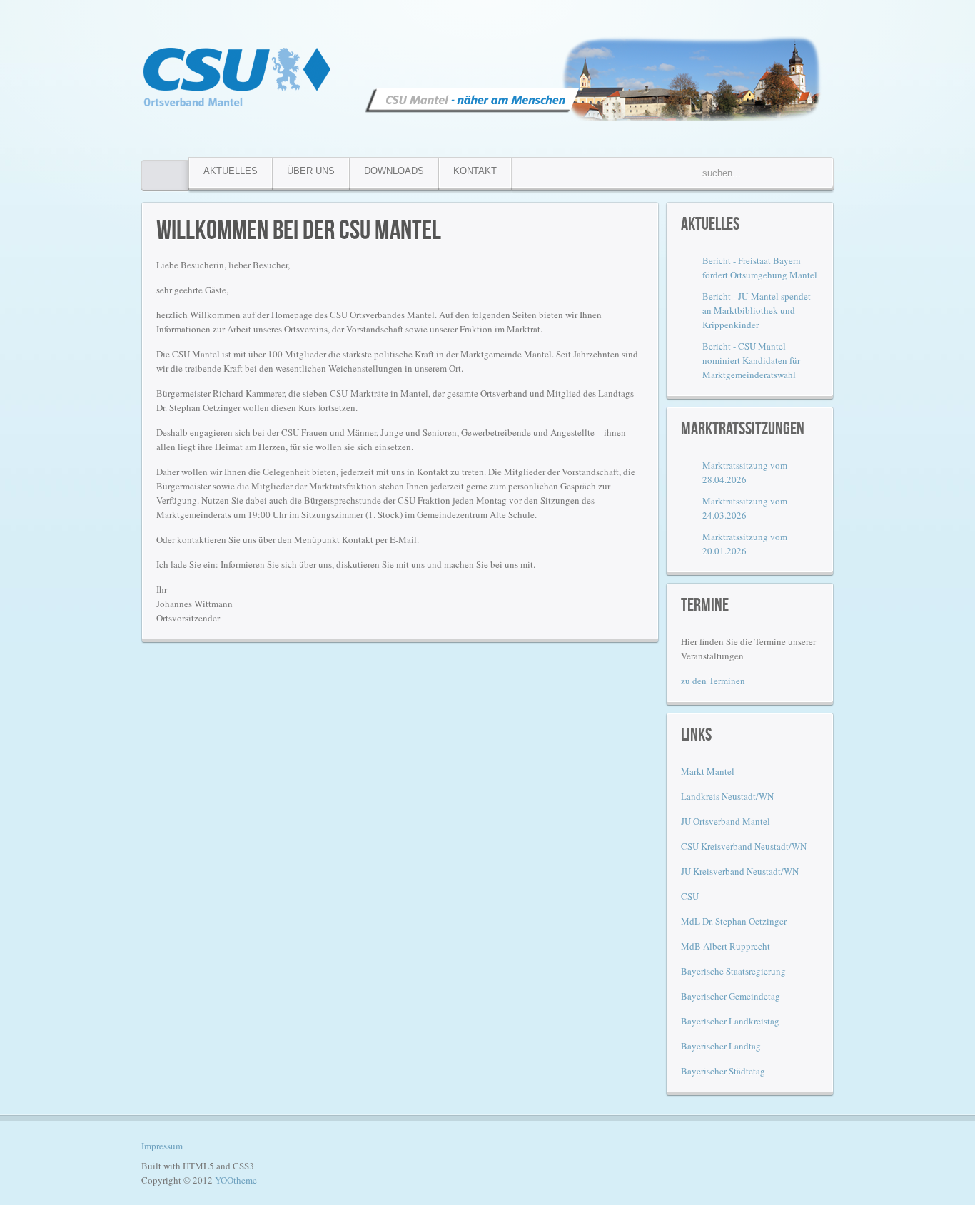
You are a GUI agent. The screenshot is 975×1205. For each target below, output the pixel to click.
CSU (690, 896)
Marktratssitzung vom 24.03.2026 (744, 508)
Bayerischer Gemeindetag (730, 996)
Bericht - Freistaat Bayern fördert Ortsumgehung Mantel (759, 267)
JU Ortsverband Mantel (725, 821)
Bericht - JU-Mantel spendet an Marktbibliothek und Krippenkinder (756, 310)
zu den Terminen (713, 680)
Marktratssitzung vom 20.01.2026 (744, 543)
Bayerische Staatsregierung (733, 971)
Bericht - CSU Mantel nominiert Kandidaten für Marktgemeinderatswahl (751, 360)
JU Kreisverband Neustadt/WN (740, 871)
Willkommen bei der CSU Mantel (298, 229)
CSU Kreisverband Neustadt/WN (744, 846)
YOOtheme (236, 1180)
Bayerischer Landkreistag (730, 1021)
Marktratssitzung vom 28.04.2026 (744, 472)
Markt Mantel (707, 771)
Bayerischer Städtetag (723, 1070)
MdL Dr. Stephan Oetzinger (734, 921)
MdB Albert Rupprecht (725, 946)
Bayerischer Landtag (721, 1045)
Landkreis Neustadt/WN (727, 796)
